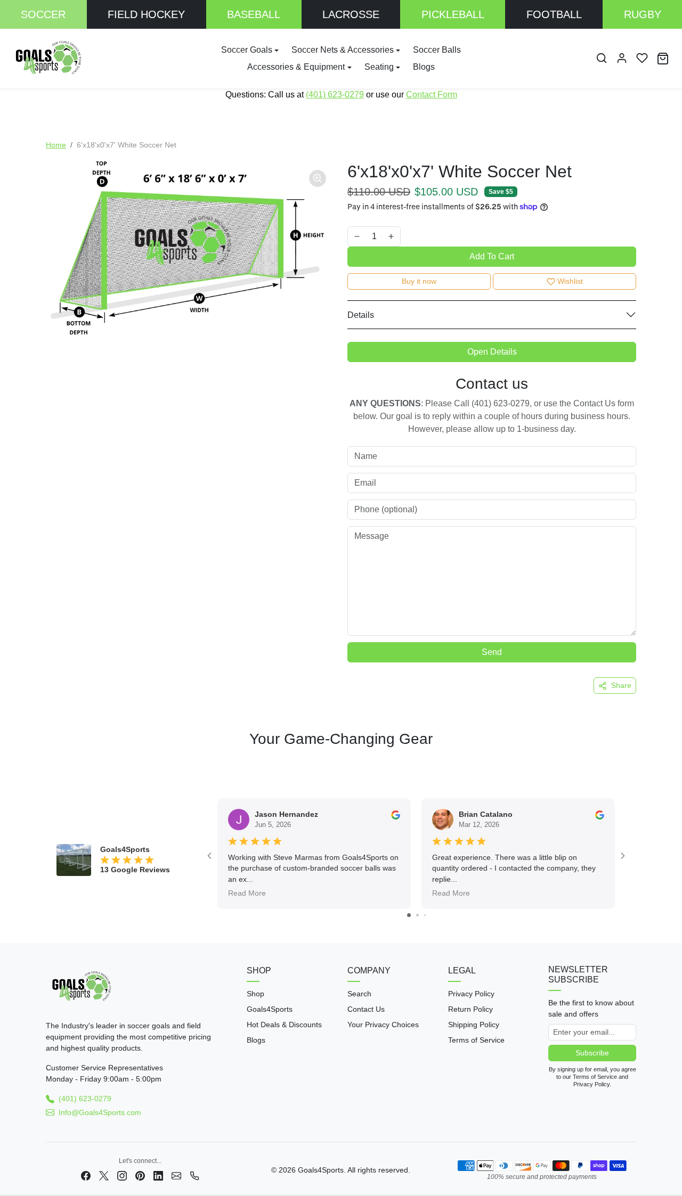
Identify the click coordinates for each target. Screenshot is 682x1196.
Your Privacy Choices (383, 1024)
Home (56, 145)
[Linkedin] (158, 1175)
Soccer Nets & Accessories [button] (342, 49)
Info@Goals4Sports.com (100, 1112)
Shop (255, 993)
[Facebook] (86, 1175)
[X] (104, 1175)
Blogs (424, 66)
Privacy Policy (471, 993)
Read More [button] (247, 893)
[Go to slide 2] (417, 915)
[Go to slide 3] (425, 915)
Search (359, 993)
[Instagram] (122, 1175)
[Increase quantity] (391, 236)
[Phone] (194, 1175)
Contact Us (366, 1009)
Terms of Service (476, 1040)
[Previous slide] (49, 766)
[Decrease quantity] (357, 236)
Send (492, 652)
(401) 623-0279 (335, 94)
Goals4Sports (270, 1009)
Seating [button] (379, 66)
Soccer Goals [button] (246, 49)
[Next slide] (633, 766)
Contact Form (431, 94)
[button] (601, 58)
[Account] (622, 58)
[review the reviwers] (395, 814)
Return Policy (470, 1009)
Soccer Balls (437, 49)
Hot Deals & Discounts (284, 1024)
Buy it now (419, 281)
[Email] (176, 1175)
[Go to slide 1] (409, 915)
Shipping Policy (473, 1024)
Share (621, 685)
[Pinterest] (140, 1175)
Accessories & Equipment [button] (296, 66)
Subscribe (592, 1052)
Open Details (492, 351)
